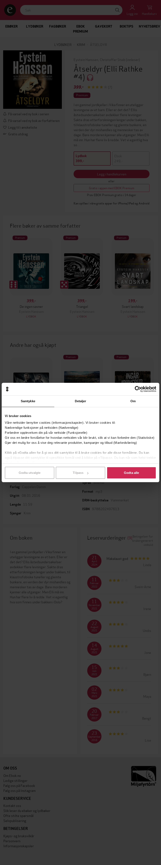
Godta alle (131, 472)
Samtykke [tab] (28, 401)
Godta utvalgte (29, 472)
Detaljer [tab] (80, 401)
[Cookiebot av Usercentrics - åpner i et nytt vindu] (137, 389)
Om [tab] (133, 401)
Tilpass (78, 472)
